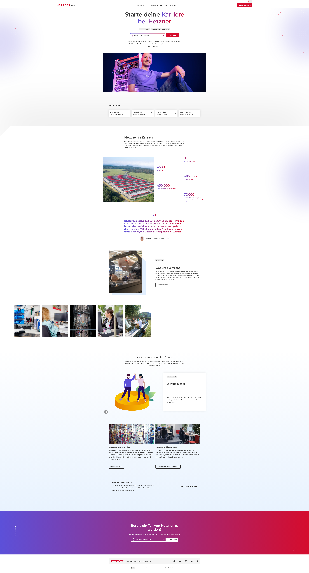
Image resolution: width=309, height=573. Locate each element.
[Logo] (117, 561)
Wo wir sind (163, 5)
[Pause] (106, 412)
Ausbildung (173, 5)
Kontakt (148, 567)
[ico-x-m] (185, 561)
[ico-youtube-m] (180, 561)
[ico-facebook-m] (197, 561)
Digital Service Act (173, 567)
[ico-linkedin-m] (191, 561)
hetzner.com (140, 567)
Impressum (155, 567)
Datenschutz (163, 567)
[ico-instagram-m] (174, 561)
